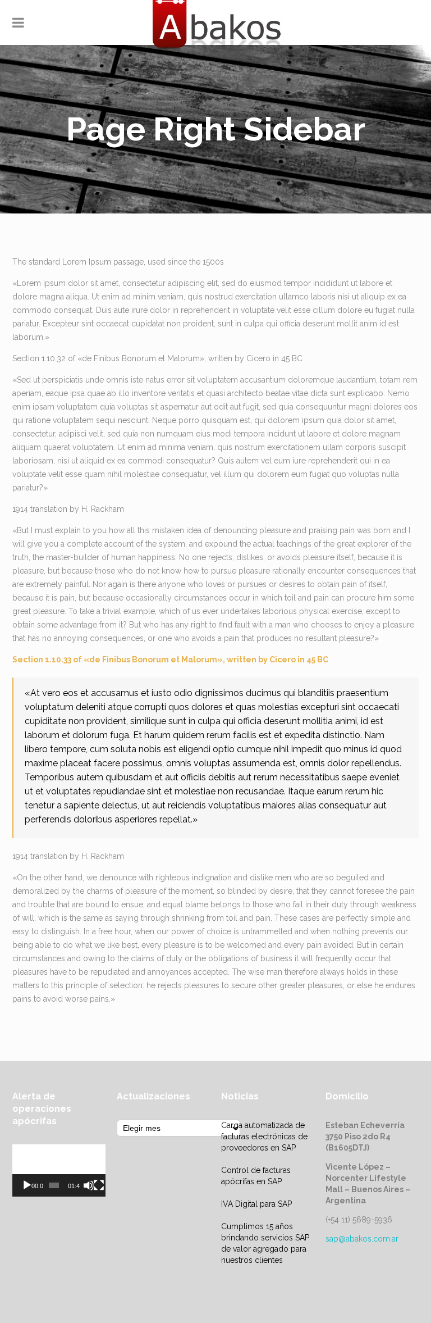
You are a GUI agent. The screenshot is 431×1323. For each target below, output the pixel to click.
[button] (58, 1170)
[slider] (54, 1185)
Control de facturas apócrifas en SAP (256, 1176)
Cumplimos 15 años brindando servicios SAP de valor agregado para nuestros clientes (265, 1243)
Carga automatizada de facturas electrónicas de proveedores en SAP (264, 1136)
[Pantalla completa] (98, 1185)
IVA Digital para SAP (256, 1203)
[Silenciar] (88, 1185)
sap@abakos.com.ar (361, 1238)
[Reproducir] (27, 1185)
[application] (59, 1170)
